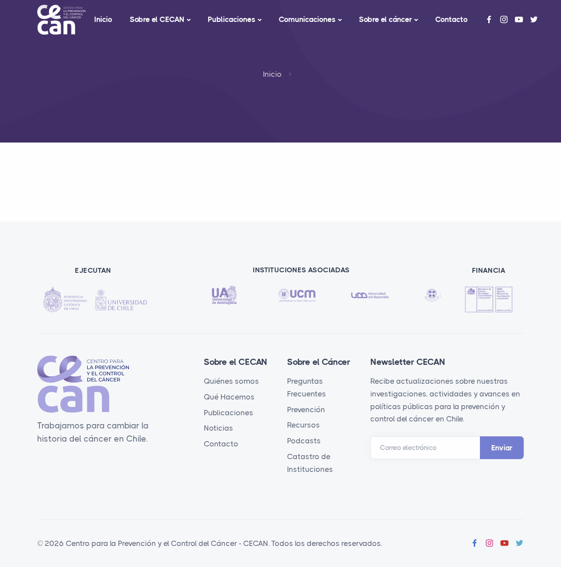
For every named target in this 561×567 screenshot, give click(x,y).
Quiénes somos (231, 381)
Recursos (303, 425)
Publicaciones (232, 19)
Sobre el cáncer (385, 19)
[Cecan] (61, 19)
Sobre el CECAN (157, 19)
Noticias (218, 428)
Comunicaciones (307, 19)
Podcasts (304, 440)
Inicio (103, 19)
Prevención (306, 409)
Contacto (451, 19)
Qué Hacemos (229, 396)
